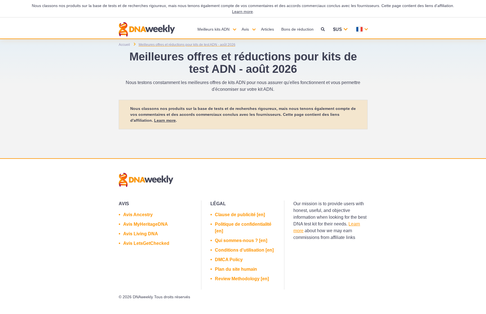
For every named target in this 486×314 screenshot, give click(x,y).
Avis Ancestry (138, 214)
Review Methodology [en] (242, 278)
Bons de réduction (297, 29)
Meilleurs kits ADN (213, 29)
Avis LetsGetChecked (146, 243)
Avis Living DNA (140, 233)
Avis (245, 29)
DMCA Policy (229, 259)
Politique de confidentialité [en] (243, 227)
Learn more (242, 11)
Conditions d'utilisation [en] (244, 250)
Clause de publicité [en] (240, 214)
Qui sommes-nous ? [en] (241, 240)
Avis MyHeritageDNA (145, 224)
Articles (267, 29)
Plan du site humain (236, 269)
